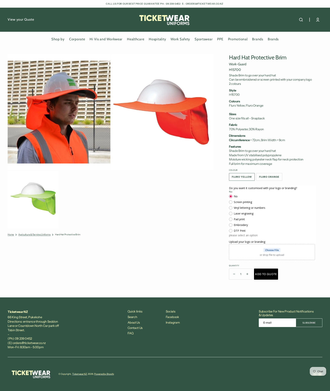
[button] (301, 19)
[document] (111, 141)
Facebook (172, 317)
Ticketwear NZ (79, 373)
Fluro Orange (270, 178)
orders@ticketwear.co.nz (204, 3)
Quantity (234, 265)
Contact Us (135, 328)
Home (11, 234)
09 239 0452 (173, 3)
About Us (134, 322)
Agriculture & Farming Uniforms (34, 234)
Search (132, 317)
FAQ (131, 333)
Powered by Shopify (104, 373)
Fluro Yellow (243, 178)
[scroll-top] (322, 383)
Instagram (173, 322)
